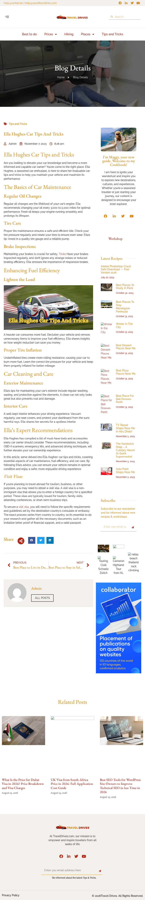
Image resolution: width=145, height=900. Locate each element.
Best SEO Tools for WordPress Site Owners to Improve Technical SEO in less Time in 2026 (120, 785)
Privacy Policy (10, 895)
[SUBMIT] (132, 527)
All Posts (42, 598)
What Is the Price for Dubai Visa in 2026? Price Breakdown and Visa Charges (23, 783)
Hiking (68, 34)
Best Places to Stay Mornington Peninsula (125, 306)
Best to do (29, 34)
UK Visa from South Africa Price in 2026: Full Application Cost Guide (72, 783)
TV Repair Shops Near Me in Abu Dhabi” (125, 428)
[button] (7, 17)
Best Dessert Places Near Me (126, 347)
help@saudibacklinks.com (41, 3)
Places (85, 34)
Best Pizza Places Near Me (126, 372)
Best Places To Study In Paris (125, 287)
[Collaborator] (118, 672)
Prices (48, 34)
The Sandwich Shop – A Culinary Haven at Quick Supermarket (125, 450)
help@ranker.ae (13, 3)
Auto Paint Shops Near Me (125, 470)
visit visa (24, 506)
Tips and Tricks (112, 34)
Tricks (62, 253)
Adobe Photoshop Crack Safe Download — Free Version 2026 (116, 269)
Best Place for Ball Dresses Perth (125, 399)
